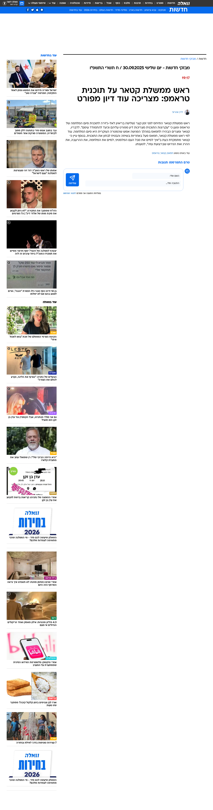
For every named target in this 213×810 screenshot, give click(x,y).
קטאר (163, 153)
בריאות (99, 3)
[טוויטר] (32, 10)
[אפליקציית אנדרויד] (42, 10)
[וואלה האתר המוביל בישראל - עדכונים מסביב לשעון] (184, 3)
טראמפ (155, 153)
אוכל (108, 3)
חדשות (171, 3)
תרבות (137, 3)
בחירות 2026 (90, 10)
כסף (117, 3)
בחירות (149, 3)
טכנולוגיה (75, 3)
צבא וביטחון (150, 10)
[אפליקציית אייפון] (37, 10)
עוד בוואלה (50, 302)
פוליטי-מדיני (121, 10)
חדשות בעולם (106, 10)
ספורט (160, 3)
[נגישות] (4, 3)
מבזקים (162, 10)
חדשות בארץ (135, 10)
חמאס (170, 153)
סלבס (127, 3)
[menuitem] (169, 3)
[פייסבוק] (28, 10)
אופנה (62, 3)
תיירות (87, 3)
